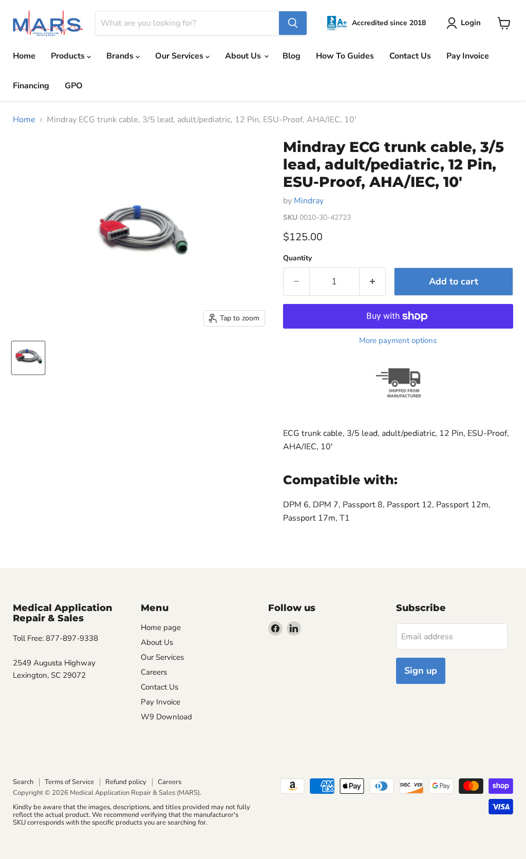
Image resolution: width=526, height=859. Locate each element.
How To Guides (345, 56)
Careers (154, 672)
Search (23, 782)
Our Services (180, 56)
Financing (31, 85)
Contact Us (410, 56)
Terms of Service (69, 782)
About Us (244, 56)
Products (69, 56)
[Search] (293, 23)
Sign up (420, 670)
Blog (291, 56)
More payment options (398, 340)
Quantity (297, 258)
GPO (74, 85)
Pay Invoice (467, 56)
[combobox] (187, 23)
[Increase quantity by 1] (373, 282)
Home (24, 56)
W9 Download (166, 717)
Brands (121, 56)
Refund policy (125, 782)
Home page (161, 627)
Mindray (309, 200)
